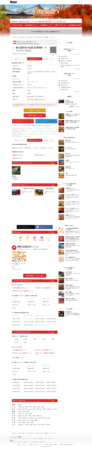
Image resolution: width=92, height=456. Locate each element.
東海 (46, 21)
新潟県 (27, 411)
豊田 (26, 415)
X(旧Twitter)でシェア (26, 227)
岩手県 (30, 407)
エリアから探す (18, 25)
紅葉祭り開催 (17, 301)
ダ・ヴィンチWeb (19, 442)
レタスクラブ (13, 442)
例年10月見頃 (17, 318)
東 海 (13, 415)
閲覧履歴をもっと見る (74, 106)
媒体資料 (50, 444)
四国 (61, 21)
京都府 (23, 418)
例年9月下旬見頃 (51, 382)
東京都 (16, 339)
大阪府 (19, 418)
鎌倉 (30, 409)
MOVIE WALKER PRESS (35, 442)
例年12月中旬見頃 (40, 391)
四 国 (13, 422)
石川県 (19, 413)
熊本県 (35, 424)
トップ (19, 59)
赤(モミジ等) (47, 304)
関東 (27, 21)
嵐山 (27, 418)
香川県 (19, 422)
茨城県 (15, 53)
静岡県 (37, 415)
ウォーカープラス (13, 438)
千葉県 (34, 339)
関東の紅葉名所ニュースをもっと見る (34, 275)
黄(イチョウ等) (32, 304)
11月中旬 (34, 71)
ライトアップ (47, 298)
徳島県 (27, 422)
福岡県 (19, 424)
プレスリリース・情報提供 (43, 444)
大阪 (55, 21)
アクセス (49, 59)
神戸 (33, 418)
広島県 (19, 420)
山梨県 (19, 411)
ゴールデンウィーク (29, 438)
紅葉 (45, 438)
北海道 (20, 21)
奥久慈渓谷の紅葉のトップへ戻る (34, 115)
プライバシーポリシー (24, 444)
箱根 (28, 409)
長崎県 (31, 424)
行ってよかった (61, 25)
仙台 (23, 407)
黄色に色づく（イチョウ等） (32, 148)
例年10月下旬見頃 (52, 318)
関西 (50, 21)
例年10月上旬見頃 (29, 385)
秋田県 (34, 407)
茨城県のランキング (20, 287)
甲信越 (39, 21)
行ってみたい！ (24, 121)
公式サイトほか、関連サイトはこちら (35, 99)
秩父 (41, 409)
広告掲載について (56, 444)
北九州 (23, 424)
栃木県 (16, 342)
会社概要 (61, 444)
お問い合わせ (36, 444)
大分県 (39, 424)
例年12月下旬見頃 (52, 391)
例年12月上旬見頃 (29, 324)
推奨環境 (31, 444)
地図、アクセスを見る (35, 110)
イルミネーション (50, 438)
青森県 (26, 407)
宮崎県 (43, 424)
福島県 (42, 407)
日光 (51, 409)
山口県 (27, 420)
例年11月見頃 (17, 321)
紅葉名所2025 (14, 21)
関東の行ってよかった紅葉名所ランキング (26, 41)
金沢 (23, 413)
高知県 (31, 422)
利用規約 (18, 444)
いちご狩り (19, 438)
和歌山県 (44, 418)
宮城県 (19, 407)
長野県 (23, 411)
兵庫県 (30, 418)
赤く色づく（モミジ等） (47, 148)
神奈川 (35, 21)
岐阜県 (29, 415)
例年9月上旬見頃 (29, 382)
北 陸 (13, 413)
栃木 (30, 21)
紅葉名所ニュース (46, 25)
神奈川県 (26, 339)
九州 (64, 21)
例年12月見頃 (17, 324)
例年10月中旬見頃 (40, 318)
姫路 (36, 418)
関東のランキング (20, 350)
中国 (58, 21)
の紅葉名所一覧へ (18, 155)
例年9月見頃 (16, 382)
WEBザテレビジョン (26, 442)
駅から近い (16, 304)
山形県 (38, 407)
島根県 (35, 420)
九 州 (13, 424)
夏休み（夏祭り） (40, 438)
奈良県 (39, 418)
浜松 (41, 415)
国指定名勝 (31, 301)
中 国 (13, 420)
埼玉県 (43, 339)
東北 (24, 21)
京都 (52, 21)
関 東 (13, 409)
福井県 (30, 413)
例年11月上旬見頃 (29, 321)
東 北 (13, 407)
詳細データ (34, 59)
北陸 (43, 21)
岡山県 (23, 420)
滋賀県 (48, 418)
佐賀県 (27, 424)
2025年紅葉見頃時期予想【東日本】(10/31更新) (28, 43)
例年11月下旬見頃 (52, 321)
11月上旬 (29, 71)
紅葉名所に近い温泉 (76, 25)
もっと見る (76, 68)
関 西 (13, 418)
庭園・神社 (46, 301)
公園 (15, 307)
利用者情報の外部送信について (69, 444)
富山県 (26, 413)
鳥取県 (31, 420)
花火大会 (35, 438)
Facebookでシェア (45, 227)
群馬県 (52, 339)
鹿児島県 (48, 424)
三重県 (33, 415)
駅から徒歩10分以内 (18, 148)
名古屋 (23, 415)
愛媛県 (23, 422)
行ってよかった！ (48, 121)
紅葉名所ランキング (32, 25)
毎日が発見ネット (43, 442)
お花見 (23, 438)
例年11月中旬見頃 (40, 321)
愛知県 (19, 415)
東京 (32, 21)
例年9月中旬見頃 (40, 382)
